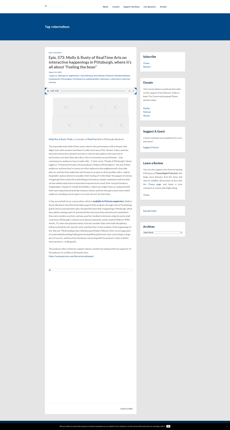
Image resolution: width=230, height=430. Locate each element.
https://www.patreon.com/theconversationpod (71, 256)
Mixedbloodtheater (122, 75)
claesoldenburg (86, 75)
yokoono (52, 82)
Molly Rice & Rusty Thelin (61, 139)
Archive (163, 7)
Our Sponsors (150, 7)
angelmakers (74, 75)
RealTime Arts (94, 139)
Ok (168, 426)
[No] (227, 426)
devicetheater (99, 75)
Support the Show (132, 7)
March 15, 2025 (55, 72)
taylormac (126, 79)
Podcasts (58, 53)
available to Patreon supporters (108, 201)
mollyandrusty (54, 79)
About (105, 7)
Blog (51, 53)
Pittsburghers (66, 79)
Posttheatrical (79, 79)
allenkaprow (63, 75)
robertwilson (115, 79)
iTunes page (154, 184)
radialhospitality (92, 79)
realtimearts (105, 79)
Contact (116, 7)
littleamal (109, 75)
